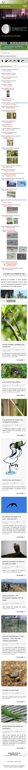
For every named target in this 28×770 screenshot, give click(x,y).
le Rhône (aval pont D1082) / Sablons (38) (10, 148)
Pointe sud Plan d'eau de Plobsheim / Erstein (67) (12, 268)
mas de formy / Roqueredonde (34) (9, 132)
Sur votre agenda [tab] (11, 301)
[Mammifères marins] (10, 61)
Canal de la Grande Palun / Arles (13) (9, 77)
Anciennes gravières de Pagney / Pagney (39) (11, 165)
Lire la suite (20, 360)
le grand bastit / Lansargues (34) (8, 121)
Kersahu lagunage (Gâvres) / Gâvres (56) (10, 226)
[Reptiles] (14, 61)
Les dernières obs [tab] (5, 53)
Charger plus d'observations (14, 274)
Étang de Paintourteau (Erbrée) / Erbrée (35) (11, 136)
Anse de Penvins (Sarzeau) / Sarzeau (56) (10, 215)
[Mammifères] (6, 61)
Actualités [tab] (3, 301)
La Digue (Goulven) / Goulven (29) (8, 110)
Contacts (15, 761)
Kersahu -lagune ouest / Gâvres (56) (9, 261)
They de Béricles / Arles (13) (7, 99)
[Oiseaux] (2, 61)
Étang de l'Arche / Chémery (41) (8, 169)
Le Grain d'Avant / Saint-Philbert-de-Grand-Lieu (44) (12, 173)
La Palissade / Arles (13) (6, 84)
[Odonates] (22, 61)
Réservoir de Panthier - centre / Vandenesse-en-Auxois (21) (14, 102)
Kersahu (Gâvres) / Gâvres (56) (8, 230)
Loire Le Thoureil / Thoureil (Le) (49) (9, 189)
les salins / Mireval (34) (6, 124)
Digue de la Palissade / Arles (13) (8, 80)
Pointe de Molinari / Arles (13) (7, 88)
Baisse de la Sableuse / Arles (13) (8, 73)
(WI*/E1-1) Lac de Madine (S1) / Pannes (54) (10, 204)
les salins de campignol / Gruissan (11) (9, 69)
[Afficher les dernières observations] (8, 56)
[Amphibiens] (18, 61)
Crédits (19, 761)
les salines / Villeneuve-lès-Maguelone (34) (10, 128)
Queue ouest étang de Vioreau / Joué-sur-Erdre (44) (12, 178)
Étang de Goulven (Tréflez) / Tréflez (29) (9, 106)
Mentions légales (10, 761)
